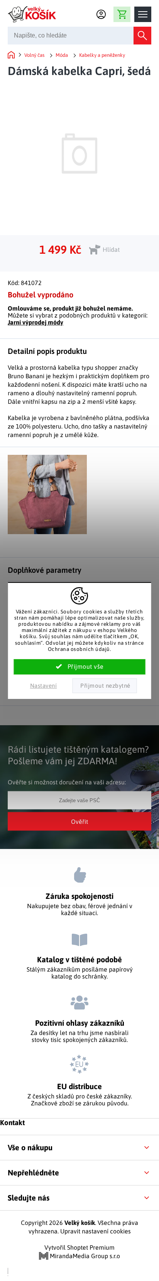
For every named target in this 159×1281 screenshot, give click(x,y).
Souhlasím (79, 667)
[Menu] (142, 14)
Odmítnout (104, 685)
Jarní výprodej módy (35, 322)
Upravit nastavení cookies (95, 1231)
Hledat (142, 35)
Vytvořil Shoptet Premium (79, 1247)
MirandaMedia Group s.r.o (84, 1255)
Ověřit (79, 821)
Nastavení (43, 685)
